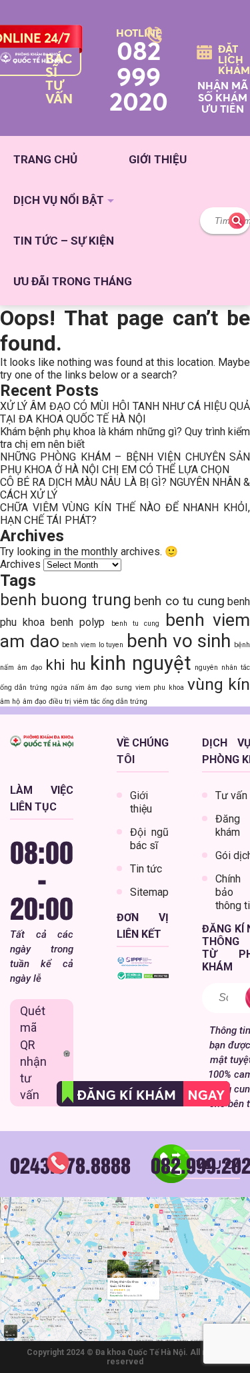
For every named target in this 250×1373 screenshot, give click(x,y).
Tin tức (146, 868)
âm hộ (10, 701)
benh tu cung (135, 623)
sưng (123, 687)
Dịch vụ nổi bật (58, 200)
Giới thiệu (158, 159)
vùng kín (218, 684)
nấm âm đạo (91, 687)
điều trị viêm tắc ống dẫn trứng (98, 701)
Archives (20, 564)
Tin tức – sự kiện (63, 240)
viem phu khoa (159, 687)
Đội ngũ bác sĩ (149, 839)
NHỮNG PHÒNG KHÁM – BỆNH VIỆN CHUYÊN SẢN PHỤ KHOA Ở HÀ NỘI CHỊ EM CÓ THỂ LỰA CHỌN (125, 463)
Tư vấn (231, 795)
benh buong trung (65, 599)
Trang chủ (45, 159)
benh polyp (78, 622)
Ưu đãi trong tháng (72, 281)
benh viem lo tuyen (92, 645)
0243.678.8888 (70, 1164)
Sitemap (149, 892)
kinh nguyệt (140, 663)
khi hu (65, 664)
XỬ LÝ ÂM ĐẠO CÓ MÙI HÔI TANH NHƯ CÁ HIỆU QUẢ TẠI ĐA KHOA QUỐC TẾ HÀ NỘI (125, 412)
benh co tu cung (179, 601)
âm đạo (34, 701)
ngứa (59, 687)
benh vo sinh (179, 641)
